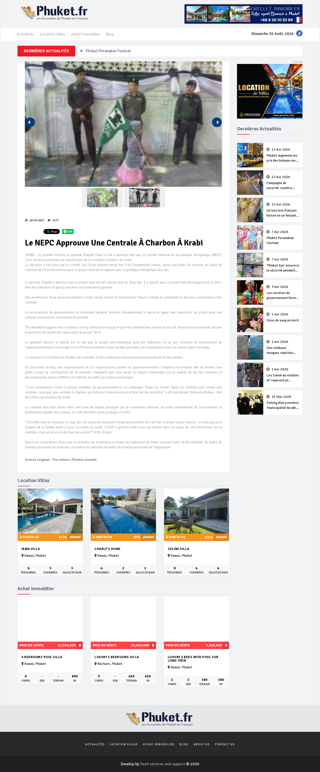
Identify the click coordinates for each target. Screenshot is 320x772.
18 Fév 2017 (36, 220)
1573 (55, 220)
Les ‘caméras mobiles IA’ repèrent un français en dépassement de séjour (282, 375)
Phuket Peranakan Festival (280, 237)
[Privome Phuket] (270, 90)
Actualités (25, 34)
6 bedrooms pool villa (42, 657)
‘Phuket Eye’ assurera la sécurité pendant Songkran (129, 50)
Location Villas (52, 34)
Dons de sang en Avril (282, 317)
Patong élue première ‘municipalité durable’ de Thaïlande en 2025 (282, 402)
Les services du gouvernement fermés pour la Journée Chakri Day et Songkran (282, 292)
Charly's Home (107, 549)
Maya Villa (31, 549)
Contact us (225, 744)
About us (202, 744)
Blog (110, 34)
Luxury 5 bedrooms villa (116, 657)
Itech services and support (163, 764)
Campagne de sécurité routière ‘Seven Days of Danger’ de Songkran (282, 183)
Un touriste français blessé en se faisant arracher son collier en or (281, 210)
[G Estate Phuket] (243, 13)
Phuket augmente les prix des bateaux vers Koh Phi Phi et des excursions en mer (282, 155)
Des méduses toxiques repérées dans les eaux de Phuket (280, 347)
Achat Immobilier (85, 34)
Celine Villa (178, 549)
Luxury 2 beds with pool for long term (193, 659)
